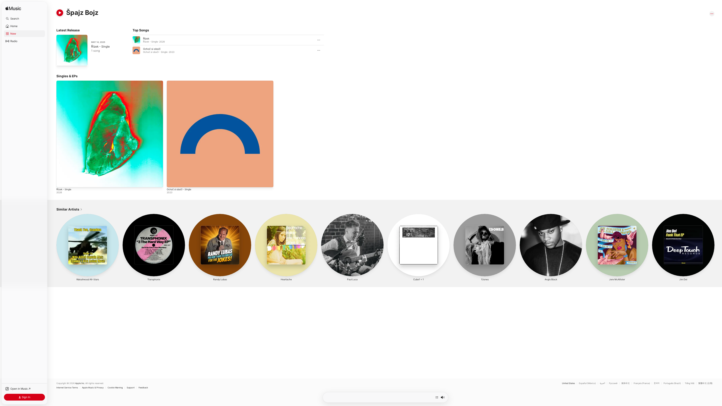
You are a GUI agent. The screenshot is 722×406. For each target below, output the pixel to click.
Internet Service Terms (67, 388)
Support (131, 388)
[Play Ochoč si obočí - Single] (171, 182)
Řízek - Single (100, 46)
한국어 (657, 383)
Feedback (143, 388)
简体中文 (625, 383)
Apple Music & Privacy (93, 388)
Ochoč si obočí (151, 48)
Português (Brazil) (672, 383)
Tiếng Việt (689, 383)
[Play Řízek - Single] (61, 61)
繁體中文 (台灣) (705, 383)
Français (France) (642, 383)
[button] (24, 18)
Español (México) (587, 383)
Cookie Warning (115, 388)
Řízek (146, 38)
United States (568, 383)
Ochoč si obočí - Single (180, 82)
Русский (613, 383)
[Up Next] (437, 397)
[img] (13, 8)
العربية (602, 383)
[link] (69, 209)
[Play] (59, 12)
